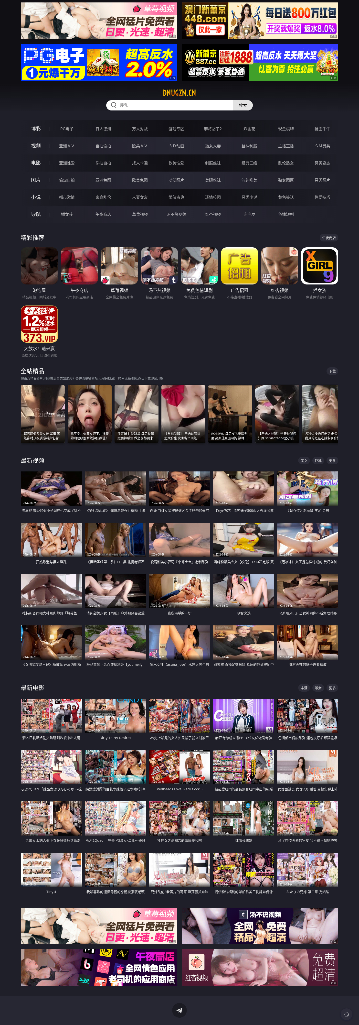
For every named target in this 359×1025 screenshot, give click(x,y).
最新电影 (32, 688)
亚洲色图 (103, 180)
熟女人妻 (213, 146)
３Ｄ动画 (176, 146)
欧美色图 (140, 180)
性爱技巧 (322, 197)
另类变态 (322, 163)
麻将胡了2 (213, 128)
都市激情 (67, 197)
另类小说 (249, 197)
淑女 (318, 688)
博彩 (36, 128)
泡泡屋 (249, 214)
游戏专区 (176, 128)
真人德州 (103, 128)
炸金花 (249, 128)
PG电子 (67, 128)
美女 (304, 460)
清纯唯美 (249, 180)
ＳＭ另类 (322, 146)
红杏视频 (213, 214)
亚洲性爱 (67, 163)
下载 (332, 371)
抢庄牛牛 (322, 128)
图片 (36, 180)
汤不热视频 (176, 214)
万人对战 (140, 128)
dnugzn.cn (179, 93)
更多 (332, 460)
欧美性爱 (176, 163)
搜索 (243, 105)
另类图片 (322, 180)
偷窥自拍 (67, 180)
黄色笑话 (286, 197)
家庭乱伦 (103, 197)
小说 (36, 197)
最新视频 (32, 460)
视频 (36, 145)
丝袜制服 (249, 146)
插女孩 (67, 214)
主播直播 (286, 146)
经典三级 (249, 163)
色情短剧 (286, 214)
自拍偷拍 (103, 146)
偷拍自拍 (103, 163)
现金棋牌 (286, 128)
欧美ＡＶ (140, 146)
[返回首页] (346, 1014)
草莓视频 (140, 214)
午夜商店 (103, 214)
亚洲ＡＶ (67, 146)
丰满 (304, 688)
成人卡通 (140, 163)
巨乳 (318, 460)
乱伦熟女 (286, 163)
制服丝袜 (213, 163)
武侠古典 (176, 197)
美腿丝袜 (213, 180)
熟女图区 (286, 180)
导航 (36, 214)
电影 (36, 163)
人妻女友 (140, 197)
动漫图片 (176, 180)
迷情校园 (213, 197)
